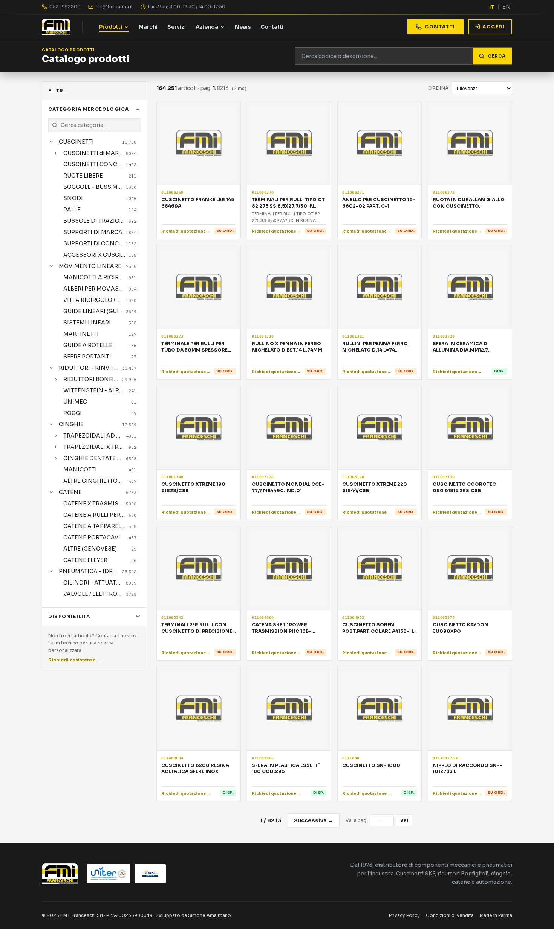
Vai (404, 820)
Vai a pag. (356, 820)
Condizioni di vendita (450, 915)
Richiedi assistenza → (74, 660)
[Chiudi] (51, 142)
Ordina (438, 88)
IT (491, 6)
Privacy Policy (404, 915)
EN (506, 6)
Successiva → (313, 820)
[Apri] (56, 153)
